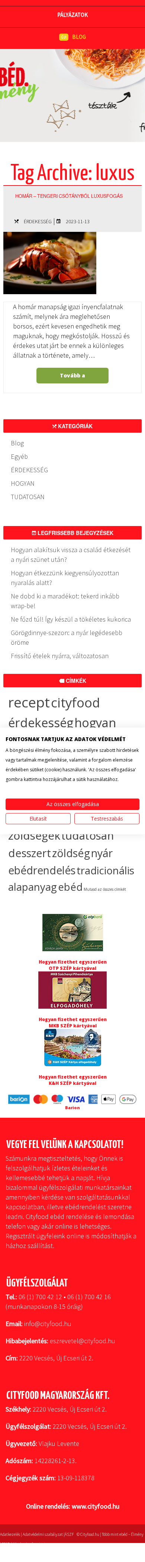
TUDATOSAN (28, 496)
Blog (17, 443)
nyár (102, 853)
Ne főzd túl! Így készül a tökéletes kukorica (71, 619)
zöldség (71, 853)
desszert (29, 853)
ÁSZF (69, 1534)
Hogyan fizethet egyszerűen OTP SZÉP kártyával (73, 965)
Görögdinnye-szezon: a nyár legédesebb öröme (66, 637)
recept (29, 702)
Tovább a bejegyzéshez (71, 377)
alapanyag (32, 887)
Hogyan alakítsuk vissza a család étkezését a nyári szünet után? (70, 554)
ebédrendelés (41, 870)
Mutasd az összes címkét (105, 889)
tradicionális (105, 870)
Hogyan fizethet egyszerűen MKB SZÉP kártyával (73, 1022)
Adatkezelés (10, 1534)
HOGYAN (23, 483)
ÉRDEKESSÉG (38, 221)
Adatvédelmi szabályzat (43, 1534)
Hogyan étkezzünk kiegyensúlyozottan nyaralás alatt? (65, 578)
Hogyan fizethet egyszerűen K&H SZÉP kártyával (73, 1080)
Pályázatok (72, 14)
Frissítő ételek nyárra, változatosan (60, 655)
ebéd (70, 887)
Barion (72, 1107)
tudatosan (87, 835)
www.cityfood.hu (95, 1506)
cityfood (75, 702)
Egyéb (19, 456)
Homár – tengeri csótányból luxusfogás (69, 196)
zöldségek (34, 835)
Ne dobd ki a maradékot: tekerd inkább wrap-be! (65, 601)
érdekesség (40, 722)
